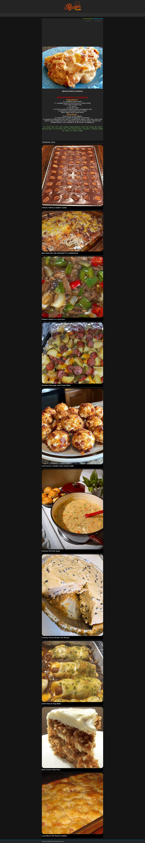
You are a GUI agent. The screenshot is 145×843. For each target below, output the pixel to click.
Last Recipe (88, 20)
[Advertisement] (72, 35)
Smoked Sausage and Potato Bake (56, 385)
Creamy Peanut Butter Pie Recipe (56, 638)
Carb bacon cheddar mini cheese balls (58, 466)
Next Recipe (98, 20)
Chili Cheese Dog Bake (51, 704)
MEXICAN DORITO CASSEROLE (72, 91)
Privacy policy (56, 841)
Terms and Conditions (47, 841)
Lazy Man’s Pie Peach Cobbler (54, 836)
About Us (62, 841)
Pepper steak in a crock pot (53, 319)
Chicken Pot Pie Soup (51, 551)
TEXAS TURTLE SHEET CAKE (54, 208)
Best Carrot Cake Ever (51, 770)
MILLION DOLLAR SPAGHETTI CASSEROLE (60, 253)
